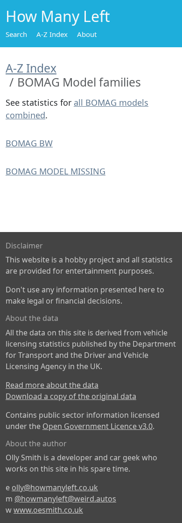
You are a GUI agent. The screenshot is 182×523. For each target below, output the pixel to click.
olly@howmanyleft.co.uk (55, 487)
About (87, 34)
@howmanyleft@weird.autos (65, 499)
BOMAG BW (29, 143)
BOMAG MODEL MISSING (55, 171)
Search (16, 34)
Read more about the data (52, 385)
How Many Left (58, 16)
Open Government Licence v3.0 (97, 426)
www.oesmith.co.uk (48, 510)
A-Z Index (52, 34)
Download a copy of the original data (71, 396)
